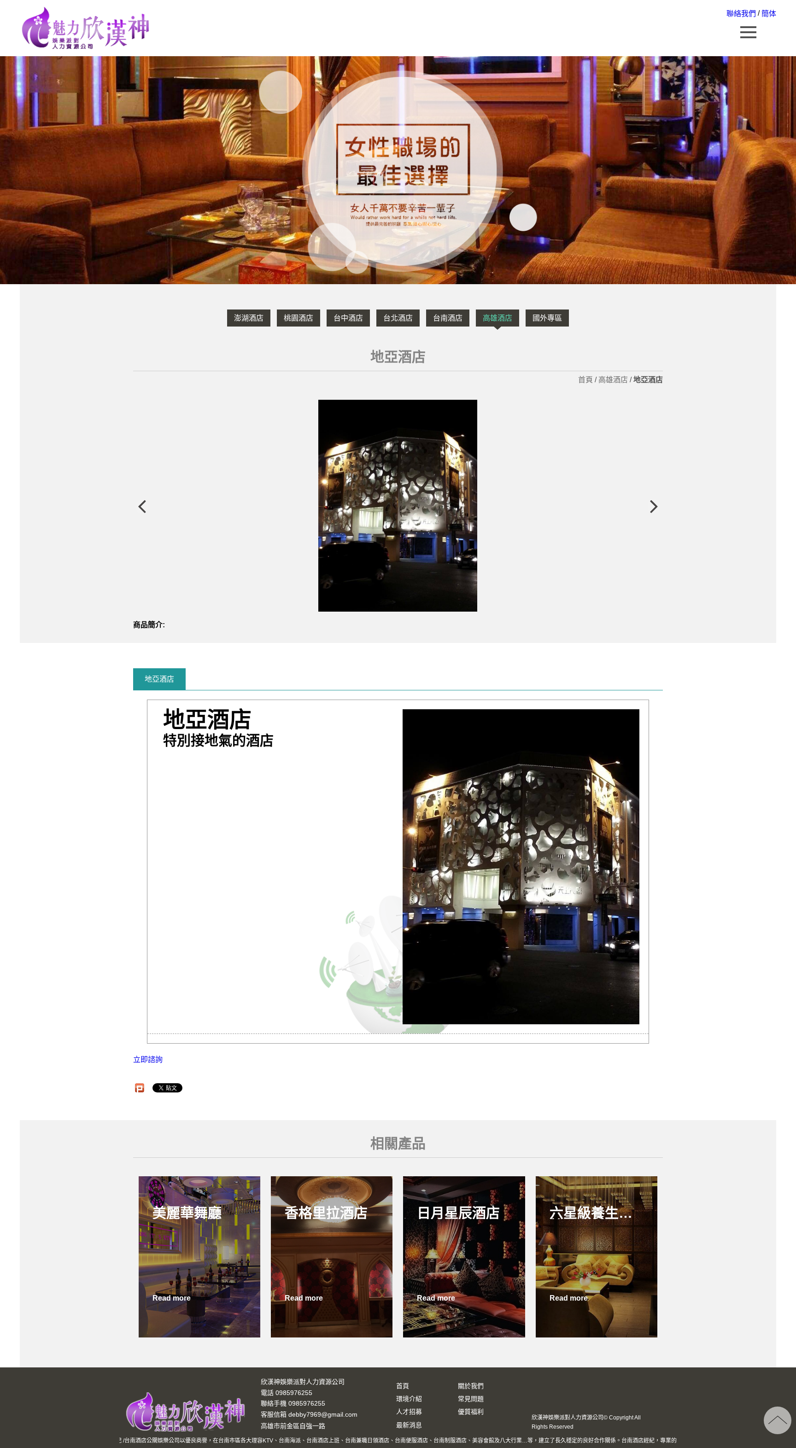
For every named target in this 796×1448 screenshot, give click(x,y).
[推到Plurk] (139, 1087)
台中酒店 (348, 318)
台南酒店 (447, 318)
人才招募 (409, 1411)
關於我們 (471, 1386)
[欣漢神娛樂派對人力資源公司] (86, 26)
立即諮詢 (148, 1059)
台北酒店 (398, 318)
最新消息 (409, 1425)
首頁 (585, 380)
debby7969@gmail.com (322, 1415)
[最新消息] (398, 170)
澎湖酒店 (248, 318)
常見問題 (471, 1398)
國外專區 (547, 318)
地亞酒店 (159, 679)
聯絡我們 (741, 14)
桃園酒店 (298, 318)
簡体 (768, 14)
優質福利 (471, 1411)
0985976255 (306, 1403)
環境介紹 (409, 1398)
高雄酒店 (497, 318)
